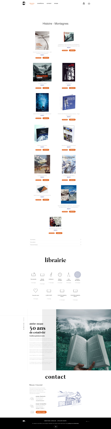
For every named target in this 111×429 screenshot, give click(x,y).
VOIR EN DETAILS (38, 57)
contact (49, 3)
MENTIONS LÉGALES (50, 420)
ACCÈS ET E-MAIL (41, 412)
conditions (40, 3)
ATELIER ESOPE (62, 420)
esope (56, 3)
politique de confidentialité (73, 423)
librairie (32, 3)
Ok (55, 426)
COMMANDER (45, 57)
